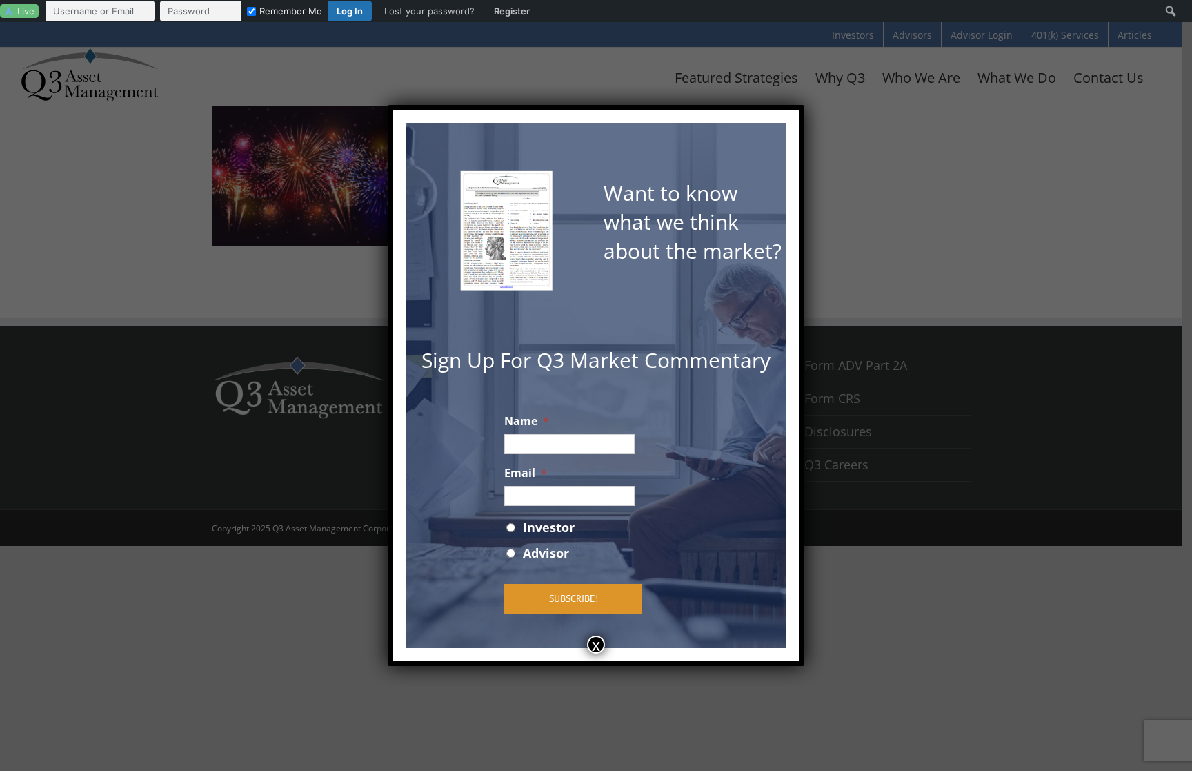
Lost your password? (429, 11)
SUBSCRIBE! (573, 598)
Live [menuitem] (25, 11)
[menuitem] (291, 11)
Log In (350, 11)
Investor (549, 527)
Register (512, 11)
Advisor (546, 553)
